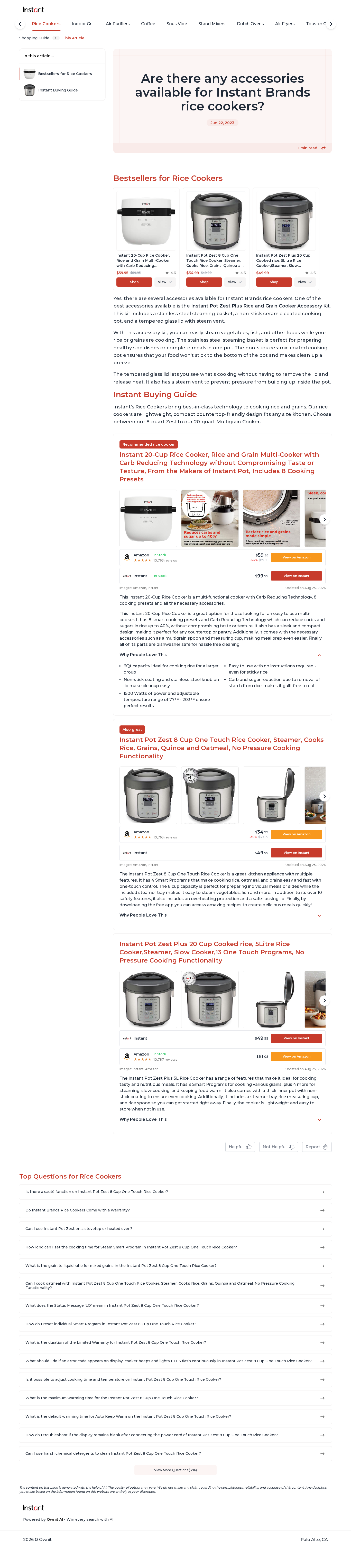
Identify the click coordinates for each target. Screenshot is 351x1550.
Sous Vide (177, 23)
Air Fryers (285, 23)
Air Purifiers (118, 23)
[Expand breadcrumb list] (56, 38)
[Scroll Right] (331, 24)
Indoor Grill (83, 23)
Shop (134, 282)
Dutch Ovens (250, 23)
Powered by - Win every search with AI (68, 1519)
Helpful (236, 1146)
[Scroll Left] (20, 24)
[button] (323, 148)
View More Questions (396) (175, 1470)
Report (313, 1146)
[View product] (146, 239)
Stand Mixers (212, 23)
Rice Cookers (46, 23)
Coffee (148, 23)
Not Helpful (275, 1146)
